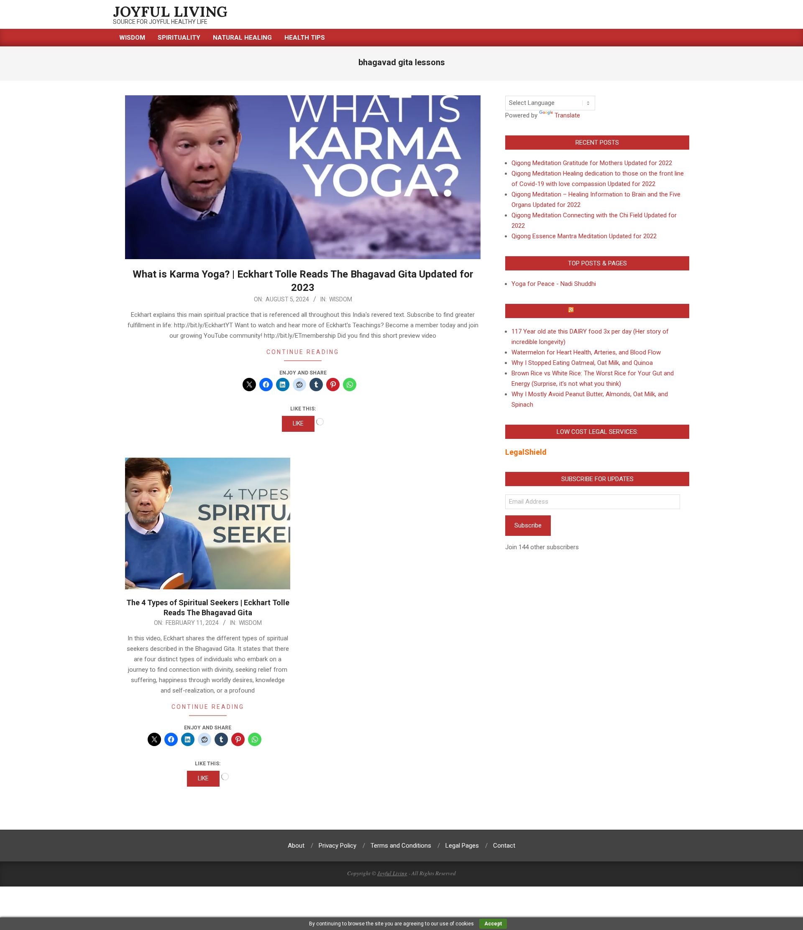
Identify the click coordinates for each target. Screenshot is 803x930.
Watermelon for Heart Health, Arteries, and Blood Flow (586, 352)
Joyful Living (392, 873)
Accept (493, 924)
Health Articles (601, 311)
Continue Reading (302, 352)
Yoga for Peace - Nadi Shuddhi (553, 284)
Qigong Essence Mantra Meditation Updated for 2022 (584, 236)
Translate (567, 115)
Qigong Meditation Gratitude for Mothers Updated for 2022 (591, 163)
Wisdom (340, 299)
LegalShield (526, 452)
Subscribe (528, 525)
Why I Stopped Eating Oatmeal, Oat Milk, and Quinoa (582, 363)
